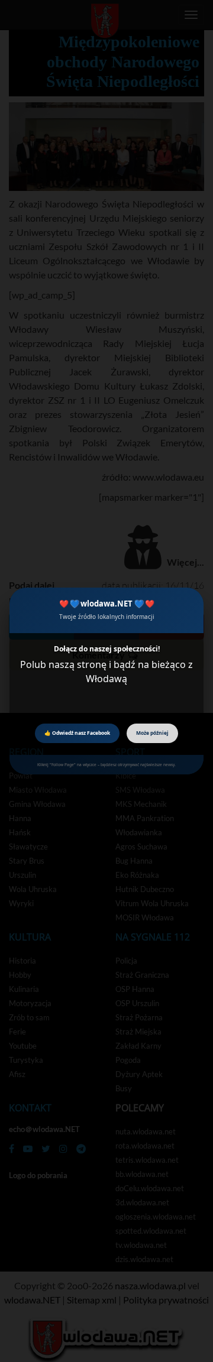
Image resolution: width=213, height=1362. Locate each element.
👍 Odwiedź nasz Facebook (77, 732)
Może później (152, 732)
